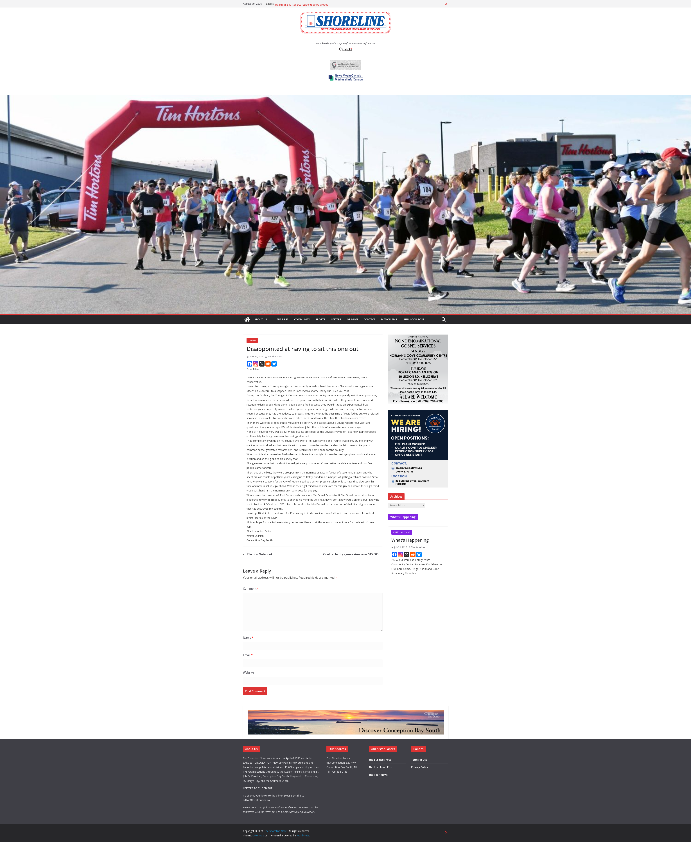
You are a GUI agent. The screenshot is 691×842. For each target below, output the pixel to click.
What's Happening (401, 532)
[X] (262, 364)
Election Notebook (260, 554)
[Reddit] (268, 364)
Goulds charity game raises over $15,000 (350, 554)
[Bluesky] (274, 364)
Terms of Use (419, 759)
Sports (320, 319)
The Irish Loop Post (381, 767)
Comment (251, 589)
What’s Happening (410, 540)
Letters (336, 319)
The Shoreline (275, 356)
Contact (369, 319)
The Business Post (380, 759)
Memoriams (389, 319)
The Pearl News (378, 774)
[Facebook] (249, 364)
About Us (260, 319)
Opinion (352, 319)
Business (282, 319)
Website (248, 672)
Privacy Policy (419, 767)
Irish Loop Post (413, 319)
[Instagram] (255, 364)
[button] (269, 319)
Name (248, 638)
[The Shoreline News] (345, 97)
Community (302, 319)
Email (248, 655)
